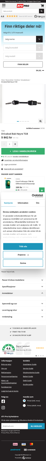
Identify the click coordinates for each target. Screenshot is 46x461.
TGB (2, 131)
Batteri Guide (28, 376)
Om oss (4, 368)
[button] (23, 16)
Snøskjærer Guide (29, 364)
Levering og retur (9, 310)
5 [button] (28, 121)
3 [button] (23, 121)
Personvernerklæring (9, 376)
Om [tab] (37, 203)
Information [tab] (23, 203)
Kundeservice (6, 387)
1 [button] (18, 121)
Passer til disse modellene (13, 280)
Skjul (38, 70)
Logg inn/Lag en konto (9, 391)
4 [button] (26, 121)
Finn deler (23, 64)
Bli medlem (36, 426)
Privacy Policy (5, 433)
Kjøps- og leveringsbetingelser (9, 381)
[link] (23, 349)
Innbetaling (7, 316)
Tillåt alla (23, 246)
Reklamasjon (6, 372)
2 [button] (20, 121)
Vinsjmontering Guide (31, 372)
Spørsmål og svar (9, 303)
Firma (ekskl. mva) (34, 405)
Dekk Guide (27, 380)
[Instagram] (11, 408)
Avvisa (23, 263)
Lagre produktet (10, 164)
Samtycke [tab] (8, 203)
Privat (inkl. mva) (33, 401)
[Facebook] (11, 401)
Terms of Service (15, 433)
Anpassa (21, 255)
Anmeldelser (7, 293)
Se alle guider (28, 384)
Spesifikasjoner (8, 286)
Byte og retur (6, 364)
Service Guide (28, 368)
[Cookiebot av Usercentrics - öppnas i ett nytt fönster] (32, 195)
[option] (23, 103)
